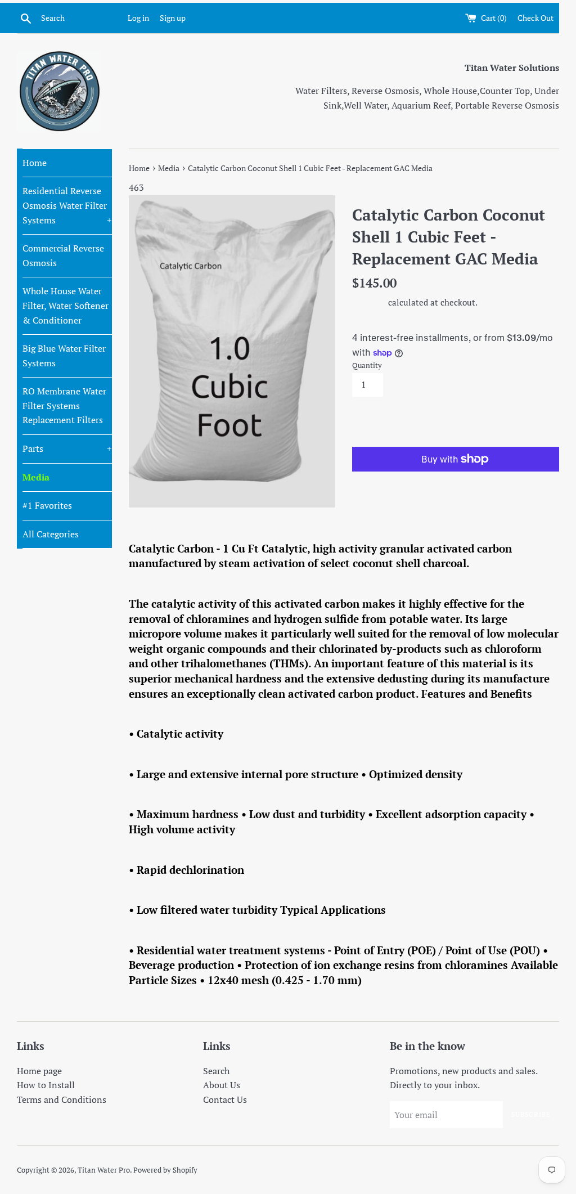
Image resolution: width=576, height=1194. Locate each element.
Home (34, 162)
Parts (67, 448)
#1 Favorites (47, 505)
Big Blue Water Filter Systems (64, 355)
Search (216, 1071)
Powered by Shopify (165, 1170)
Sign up (173, 17)
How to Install (46, 1085)
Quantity (367, 365)
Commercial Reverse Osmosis (63, 255)
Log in (138, 17)
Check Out (536, 17)
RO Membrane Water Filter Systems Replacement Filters (64, 405)
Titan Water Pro (104, 1170)
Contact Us (225, 1099)
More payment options (404, 482)
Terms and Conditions (61, 1099)
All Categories (50, 534)
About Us (221, 1085)
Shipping (369, 302)
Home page (39, 1071)
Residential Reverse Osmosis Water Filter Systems (67, 205)
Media (36, 477)
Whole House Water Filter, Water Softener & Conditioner (65, 305)
